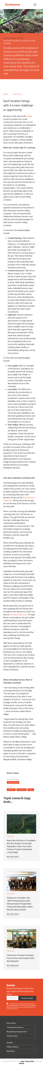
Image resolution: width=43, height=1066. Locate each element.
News (5, 94)
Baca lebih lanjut (13, 857)
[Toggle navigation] (35, 4)
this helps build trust (18, 614)
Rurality (29, 116)
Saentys (21, 1063)
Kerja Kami (11, 1023)
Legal (22, 1061)
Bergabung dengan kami (17, 1031)
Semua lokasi (12, 1036)
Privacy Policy (29, 1061)
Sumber (20, 38)
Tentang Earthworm (15, 1027)
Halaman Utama (10, 38)
